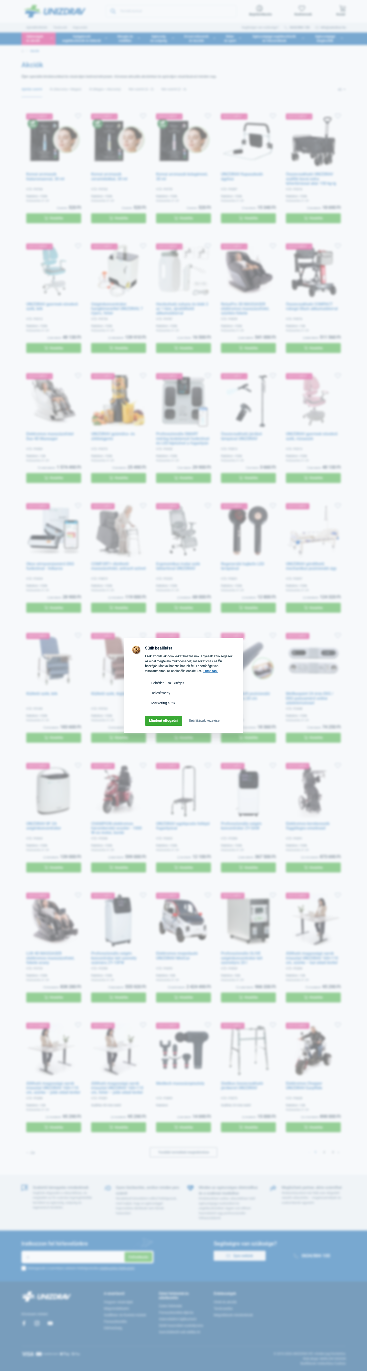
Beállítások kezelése (204, 720)
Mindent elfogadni (163, 720)
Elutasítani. (210, 671)
